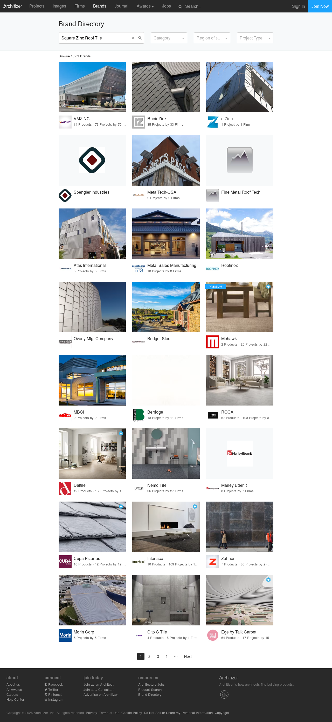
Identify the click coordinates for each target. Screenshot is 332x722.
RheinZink (157, 119)
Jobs (166, 6)
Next (188, 656)
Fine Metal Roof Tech (240, 192)
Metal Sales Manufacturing (171, 265)
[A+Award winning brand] (268, 286)
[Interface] (165, 527)
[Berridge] (165, 380)
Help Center (15, 699)
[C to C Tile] (165, 600)
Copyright (222, 712)
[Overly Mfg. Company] (92, 307)
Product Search (150, 689)
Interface (155, 558)
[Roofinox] (239, 233)
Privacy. (92, 712)
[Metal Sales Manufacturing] (165, 233)
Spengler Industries (91, 192)
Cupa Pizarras (87, 558)
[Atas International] (92, 233)
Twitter (52, 689)
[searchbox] (155, 37)
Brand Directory (150, 694)
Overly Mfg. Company (93, 338)
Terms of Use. (109, 712)
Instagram (55, 699)
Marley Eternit (234, 485)
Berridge (155, 412)
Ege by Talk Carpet (238, 632)
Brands (99, 6)
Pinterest (54, 694)
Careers (12, 694)
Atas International (90, 265)
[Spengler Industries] (92, 160)
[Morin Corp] (92, 600)
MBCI (79, 412)
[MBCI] (92, 380)
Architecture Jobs (151, 684)
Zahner (227, 558)
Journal (121, 6)
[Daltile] (92, 453)
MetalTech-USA (161, 192)
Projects (36, 6)
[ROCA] (239, 380)
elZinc (227, 119)
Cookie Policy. (132, 712)
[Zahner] (239, 527)
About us (13, 684)
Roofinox (229, 265)
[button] (134, 37)
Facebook (55, 684)
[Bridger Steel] (165, 307)
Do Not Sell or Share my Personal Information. (179, 712)
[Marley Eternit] (239, 453)
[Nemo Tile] (165, 453)
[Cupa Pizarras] (92, 527)
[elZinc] (239, 87)
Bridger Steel (159, 338)
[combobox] (169, 37)
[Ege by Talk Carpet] (239, 600)
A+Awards (14, 689)
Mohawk (229, 338)
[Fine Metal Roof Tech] (239, 160)
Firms (79, 6)
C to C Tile (157, 632)
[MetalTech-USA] (165, 160)
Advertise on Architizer (101, 694)
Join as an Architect (99, 684)
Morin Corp (84, 632)
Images (59, 6)
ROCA (227, 412)
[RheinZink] (165, 87)
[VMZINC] (92, 87)
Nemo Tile (157, 485)
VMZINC (82, 119)
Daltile (80, 485)
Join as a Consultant (99, 689)
